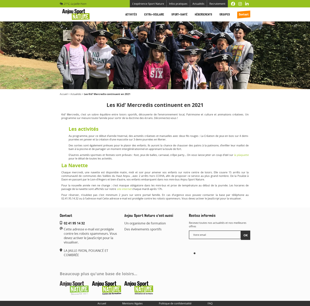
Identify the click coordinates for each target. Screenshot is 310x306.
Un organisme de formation (145, 223)
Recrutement (217, 3)
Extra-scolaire (154, 14)
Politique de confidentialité (175, 303)
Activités (131, 14)
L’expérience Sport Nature (148, 3)
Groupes (224, 14)
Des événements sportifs (143, 229)
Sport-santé (179, 14)
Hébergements (203, 14)
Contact (244, 14)
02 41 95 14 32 (74, 223)
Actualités (198, 3)
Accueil (64, 94)
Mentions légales (132, 303)
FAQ (210, 303)
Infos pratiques (178, 3)
